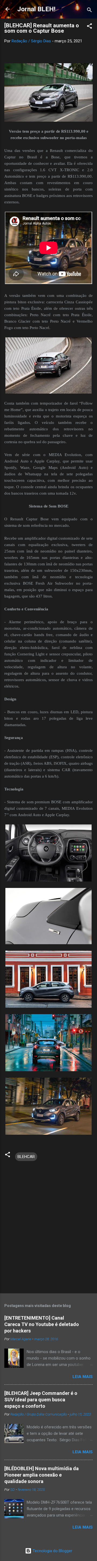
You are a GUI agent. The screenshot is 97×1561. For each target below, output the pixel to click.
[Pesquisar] (89, 11)
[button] (89, 27)
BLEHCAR (26, 1156)
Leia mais (82, 1376)
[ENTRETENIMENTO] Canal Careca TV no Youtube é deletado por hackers (41, 1324)
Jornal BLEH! (36, 9)
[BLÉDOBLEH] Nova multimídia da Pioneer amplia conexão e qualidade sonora (41, 1475)
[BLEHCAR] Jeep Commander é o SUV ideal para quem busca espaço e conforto (40, 1399)
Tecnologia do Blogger (52, 1550)
